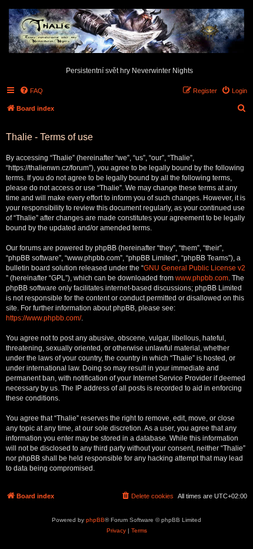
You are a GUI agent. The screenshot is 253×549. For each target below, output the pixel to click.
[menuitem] (31, 91)
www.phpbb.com (201, 278)
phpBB (95, 520)
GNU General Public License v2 (194, 268)
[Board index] (126, 32)
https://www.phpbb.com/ (43, 318)
